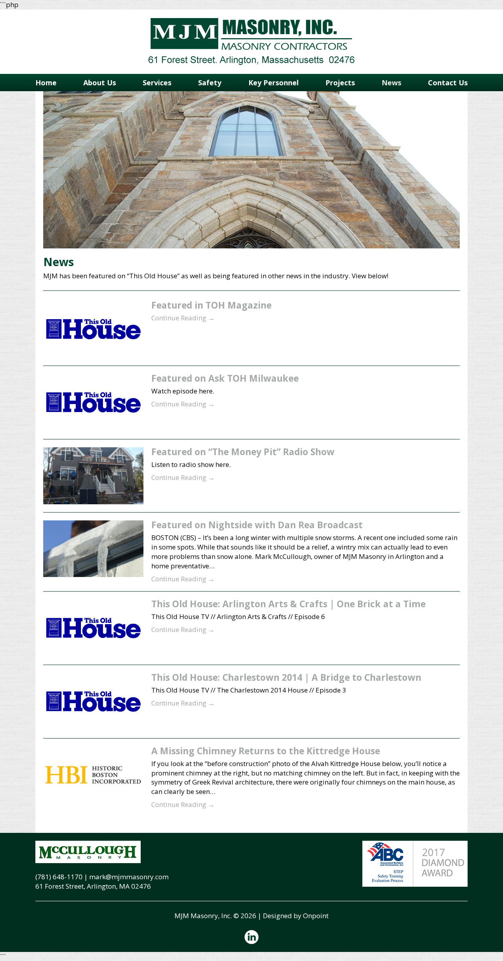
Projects (340, 82)
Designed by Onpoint (296, 915)
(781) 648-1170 (59, 876)
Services (157, 82)
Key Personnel (273, 82)
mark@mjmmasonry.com (129, 876)
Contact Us (448, 82)
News (391, 82)
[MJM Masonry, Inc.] (251, 41)
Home (46, 82)
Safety (209, 82)
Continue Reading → (183, 317)
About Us (99, 82)
